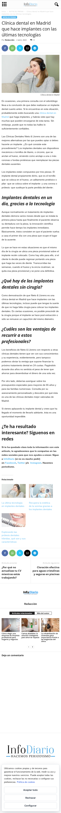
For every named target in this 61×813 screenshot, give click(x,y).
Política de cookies (26, 782)
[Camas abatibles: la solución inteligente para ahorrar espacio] (30, 625)
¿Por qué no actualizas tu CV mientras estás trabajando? (11, 572)
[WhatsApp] (12, 48)
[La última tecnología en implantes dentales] (14, 491)
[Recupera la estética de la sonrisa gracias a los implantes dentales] (41, 491)
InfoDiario (9, 459)
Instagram (35, 462)
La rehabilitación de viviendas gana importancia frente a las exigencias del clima (50, 637)
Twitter (21, 462)
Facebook (10, 462)
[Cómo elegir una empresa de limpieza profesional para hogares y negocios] (11, 625)
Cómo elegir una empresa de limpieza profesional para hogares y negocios (10, 636)
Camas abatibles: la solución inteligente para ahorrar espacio (30, 635)
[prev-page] (28, 647)
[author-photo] (30, 593)
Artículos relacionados (22, 613)
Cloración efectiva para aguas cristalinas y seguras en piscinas (46, 571)
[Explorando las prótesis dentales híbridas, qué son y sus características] (14, 520)
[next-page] (32, 647)
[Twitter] (20, 48)
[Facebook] (5, 48)
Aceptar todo (30, 790)
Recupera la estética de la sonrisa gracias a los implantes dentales (40, 506)
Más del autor (43, 613)
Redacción (9, 40)
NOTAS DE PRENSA (16, 11)
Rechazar (30, 797)
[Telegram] (35, 48)
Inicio (4, 11)
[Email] (27, 48)
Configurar (30, 805)
